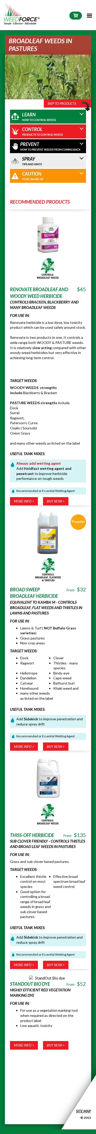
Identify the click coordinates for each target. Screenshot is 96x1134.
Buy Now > (56, 501)
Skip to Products (62, 103)
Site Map (83, 1111)
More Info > (24, 501)
